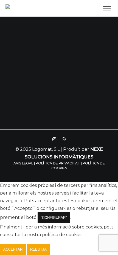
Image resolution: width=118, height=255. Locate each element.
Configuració (68, 249)
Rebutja (38, 249)
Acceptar (13, 249)
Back (59, 79)
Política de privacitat (58, 163)
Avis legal (23, 163)
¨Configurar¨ (54, 218)
